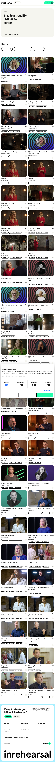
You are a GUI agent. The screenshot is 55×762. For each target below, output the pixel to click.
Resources (6, 731)
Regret (3, 178)
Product (6, 726)
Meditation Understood (8, 639)
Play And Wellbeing (7, 332)
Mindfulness (46, 566)
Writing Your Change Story (36, 102)
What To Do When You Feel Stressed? (39, 508)
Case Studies (7, 729)
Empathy (14, 411)
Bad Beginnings (6, 278)
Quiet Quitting (32, 75)
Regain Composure (7, 666)
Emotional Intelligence (35, 309)
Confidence (32, 336)
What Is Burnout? (33, 433)
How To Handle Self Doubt (36, 332)
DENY (10, 395)
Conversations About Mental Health (12, 408)
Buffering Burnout (7, 458)
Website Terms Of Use (43, 727)
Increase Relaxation (7, 587)
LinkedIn (23, 727)
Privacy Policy (41, 726)
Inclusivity (12, 311)
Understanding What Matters (37, 127)
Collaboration (6, 437)
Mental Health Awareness (35, 79)
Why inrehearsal (8, 727)
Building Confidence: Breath (9, 562)
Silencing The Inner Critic (36, 666)
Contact (23, 726)
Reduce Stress (32, 562)
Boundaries (31, 437)
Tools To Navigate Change (9, 152)
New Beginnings (6, 228)
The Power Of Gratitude (35, 408)
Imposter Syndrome (7, 483)
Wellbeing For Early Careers (9, 102)
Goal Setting (12, 361)
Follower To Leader (34, 203)
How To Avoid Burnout (35, 614)
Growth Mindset (6, 81)
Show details (47, 390)
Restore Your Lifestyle (8, 614)
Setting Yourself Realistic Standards (12, 357)
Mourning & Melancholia (8, 203)
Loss (2, 253)
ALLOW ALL (45, 395)
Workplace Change (7, 127)
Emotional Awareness (34, 458)
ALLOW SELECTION (27, 395)
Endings (30, 253)
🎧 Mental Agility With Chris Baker (38, 305)
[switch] (21, 385)
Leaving (30, 178)
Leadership (18, 514)
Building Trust (45, 363)
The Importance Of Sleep (9, 690)
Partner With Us (25, 729)
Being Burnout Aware (7, 535)
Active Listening (6, 411)
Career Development (41, 106)
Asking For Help (6, 433)
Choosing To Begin (34, 228)
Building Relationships (15, 207)
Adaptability (32, 106)
